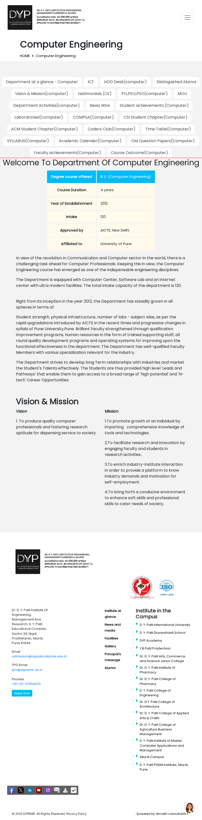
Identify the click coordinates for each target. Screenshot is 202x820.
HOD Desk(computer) (125, 82)
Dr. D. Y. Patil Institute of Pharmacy (157, 669)
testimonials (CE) (95, 93)
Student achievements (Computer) (154, 105)
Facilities (111, 638)
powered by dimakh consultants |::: (163, 814)
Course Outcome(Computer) (139, 152)
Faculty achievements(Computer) (67, 152)
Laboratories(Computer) (39, 117)
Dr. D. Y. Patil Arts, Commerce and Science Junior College (162, 658)
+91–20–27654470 (26, 684)
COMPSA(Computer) (93, 117)
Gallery (110, 646)
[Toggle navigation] (187, 17)
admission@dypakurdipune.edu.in (39, 656)
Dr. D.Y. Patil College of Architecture (157, 704)
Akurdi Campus (152, 757)
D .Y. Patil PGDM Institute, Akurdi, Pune (164, 767)
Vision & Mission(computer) (41, 93)
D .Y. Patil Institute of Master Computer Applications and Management (162, 745)
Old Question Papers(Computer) (163, 141)
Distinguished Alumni (176, 82)
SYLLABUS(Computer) (28, 141)
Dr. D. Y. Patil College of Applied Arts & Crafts (164, 715)
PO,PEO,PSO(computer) (144, 93)
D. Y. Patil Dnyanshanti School (162, 633)
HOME (25, 55)
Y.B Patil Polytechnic (155, 648)
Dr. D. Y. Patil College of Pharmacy (158, 681)
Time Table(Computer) (168, 129)
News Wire (100, 105)
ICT (91, 82)
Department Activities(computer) (46, 105)
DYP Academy (151, 640)
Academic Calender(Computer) (90, 141)
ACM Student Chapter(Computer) (44, 129)
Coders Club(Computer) (111, 129)
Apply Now (22, 693)
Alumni (110, 668)
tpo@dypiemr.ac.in (27, 670)
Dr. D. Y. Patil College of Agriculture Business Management (158, 729)
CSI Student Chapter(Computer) (155, 117)
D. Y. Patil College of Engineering (155, 692)
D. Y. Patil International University (165, 625)
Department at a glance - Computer (42, 82)
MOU (182, 93)
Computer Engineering (56, 55)
